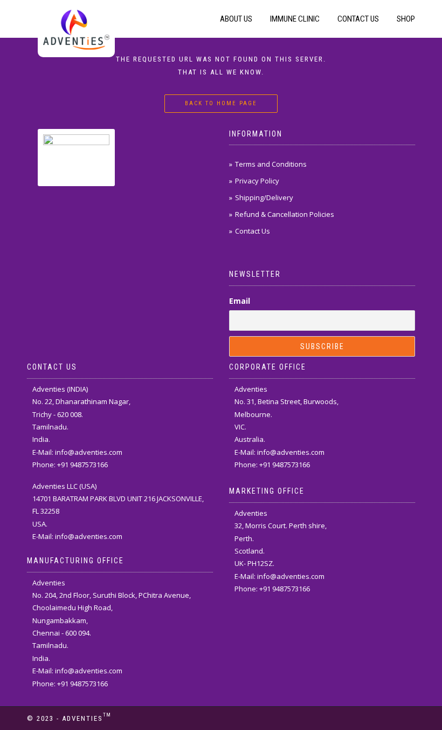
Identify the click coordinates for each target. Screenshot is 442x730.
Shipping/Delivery (264, 197)
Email (239, 301)
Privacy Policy (257, 181)
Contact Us (358, 19)
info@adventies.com (88, 452)
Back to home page (221, 103)
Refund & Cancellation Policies (284, 214)
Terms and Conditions (271, 164)
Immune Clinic (295, 19)
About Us (236, 19)
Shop (406, 19)
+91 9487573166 (82, 464)
